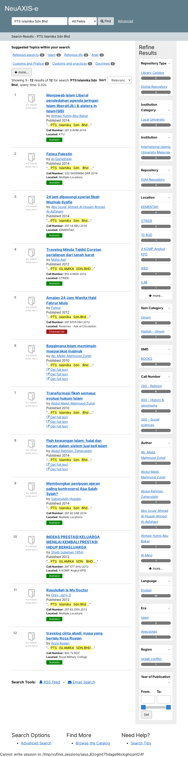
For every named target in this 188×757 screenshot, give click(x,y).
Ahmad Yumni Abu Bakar (69, 116)
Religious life (73, 55)
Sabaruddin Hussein (66, 499)
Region (146, 649)
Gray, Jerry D (61, 595)
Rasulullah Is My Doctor (67, 590)
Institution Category (149, 107)
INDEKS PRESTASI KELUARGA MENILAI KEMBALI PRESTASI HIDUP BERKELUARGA (73, 542)
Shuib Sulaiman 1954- (67, 552)
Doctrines (102, 63)
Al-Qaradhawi (61, 159)
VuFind (15, 7)
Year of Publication (155, 677)
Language (149, 581)
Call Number (150, 376)
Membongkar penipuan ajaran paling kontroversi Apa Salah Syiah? (73, 488)
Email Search (83, 682)
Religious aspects (26, 55)
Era (143, 608)
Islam (51, 55)
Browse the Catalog (93, 743)
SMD (144, 349)
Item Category (152, 308)
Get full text (59, 370)
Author (146, 443)
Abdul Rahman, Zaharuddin (71, 451)
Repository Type (153, 63)
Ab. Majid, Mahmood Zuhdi (71, 356)
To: (159, 691)
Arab (95, 55)
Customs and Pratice (28, 63)
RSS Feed (51, 682)
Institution (149, 137)
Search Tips (141, 743)
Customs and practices (69, 63)
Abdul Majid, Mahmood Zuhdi (73, 403)
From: (145, 691)
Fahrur (56, 308)
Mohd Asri (58, 259)
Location (148, 197)
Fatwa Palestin (59, 154)
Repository (149, 170)
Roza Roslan (60, 643)
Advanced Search (36, 743)
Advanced (125, 21)
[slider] (143, 707)
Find (107, 21)
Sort (102, 80)
